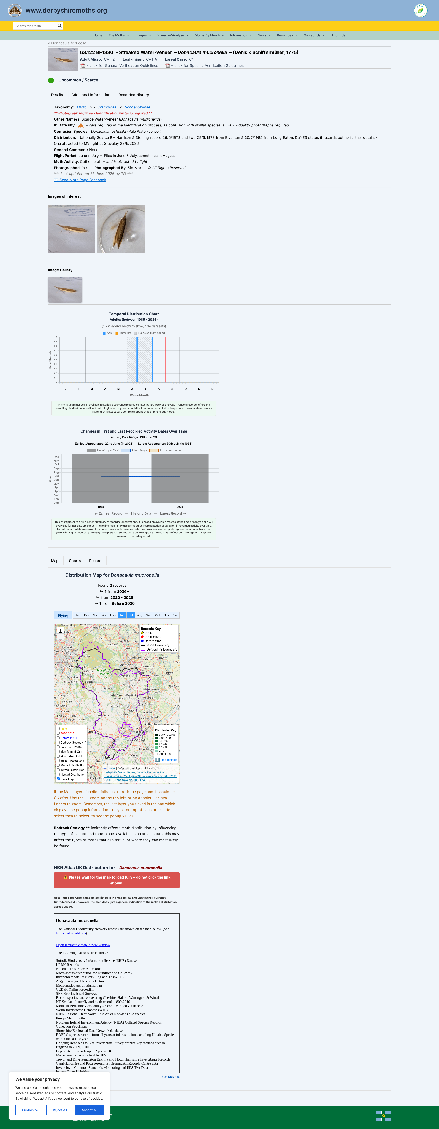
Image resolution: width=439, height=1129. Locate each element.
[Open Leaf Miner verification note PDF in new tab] (167, 65)
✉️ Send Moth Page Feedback (80, 179)
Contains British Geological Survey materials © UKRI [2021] (140, 776)
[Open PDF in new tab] (83, 65)
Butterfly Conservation (150, 772)
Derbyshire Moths (115, 772)
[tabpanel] (219, 143)
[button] (127, 35)
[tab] (57, 94)
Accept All (89, 1110)
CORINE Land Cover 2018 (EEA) (124, 780)
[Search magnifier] (59, 25)
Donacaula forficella (68, 43)
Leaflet (110, 768)
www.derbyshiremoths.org (66, 10)
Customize (30, 1110)
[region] (59, 1096)
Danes (131, 772)
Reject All (60, 1110)
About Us (338, 35)
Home (98, 35)
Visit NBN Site (171, 1057)
